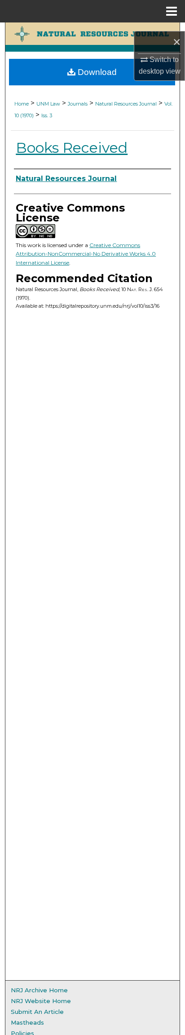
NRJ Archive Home (39, 990)
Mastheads (27, 1022)
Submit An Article (37, 1011)
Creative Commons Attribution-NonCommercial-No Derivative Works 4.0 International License (86, 254)
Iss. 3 (46, 115)
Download (96, 72)
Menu (171, 11)
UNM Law (48, 104)
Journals (78, 104)
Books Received (72, 147)
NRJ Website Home (41, 1000)
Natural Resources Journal (126, 104)
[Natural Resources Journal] (92, 33)
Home (21, 104)
